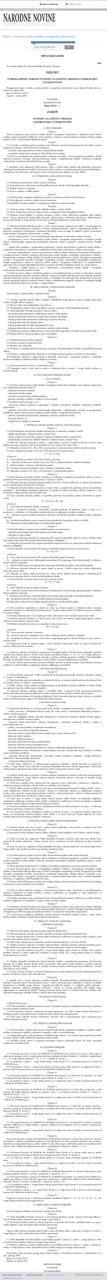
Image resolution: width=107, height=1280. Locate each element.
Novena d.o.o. (16, 1278)
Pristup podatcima (55, 1275)
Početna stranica (74, 4)
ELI (69, 1275)
